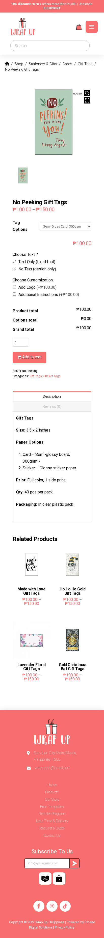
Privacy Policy (65, 927)
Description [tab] (52, 396)
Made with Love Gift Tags (31, 591)
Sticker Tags (52, 376)
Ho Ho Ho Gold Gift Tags (72, 591)
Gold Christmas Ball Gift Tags (72, 666)
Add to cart (31, 357)
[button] (79, 27)
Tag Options (20, 226)
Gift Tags (36, 376)
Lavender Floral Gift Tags (31, 666)
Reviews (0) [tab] (52, 406)
